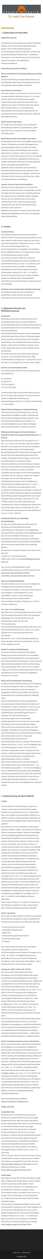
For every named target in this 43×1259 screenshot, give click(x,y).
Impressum (16, 1252)
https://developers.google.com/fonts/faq (16, 1164)
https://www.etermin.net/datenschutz (14, 1102)
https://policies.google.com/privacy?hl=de (16, 1170)
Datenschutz (26, 1252)
